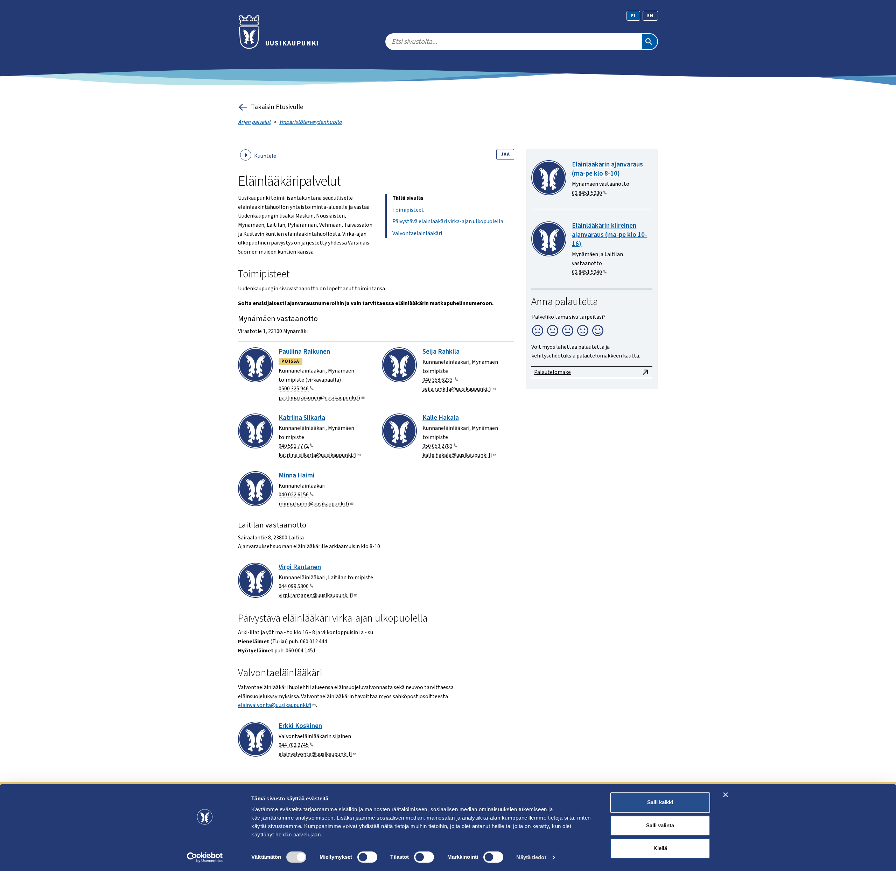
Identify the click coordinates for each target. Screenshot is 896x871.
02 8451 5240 (587, 272)
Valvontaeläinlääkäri (417, 233)
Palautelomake (552, 372)
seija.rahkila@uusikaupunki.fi (456, 389)
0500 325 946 (294, 388)
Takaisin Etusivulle (277, 107)
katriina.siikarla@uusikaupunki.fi (317, 455)
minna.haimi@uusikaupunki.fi (314, 504)
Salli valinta (660, 825)
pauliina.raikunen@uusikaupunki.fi (319, 398)
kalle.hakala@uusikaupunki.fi (457, 455)
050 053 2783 (437, 446)
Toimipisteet (408, 210)
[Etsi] (649, 41)
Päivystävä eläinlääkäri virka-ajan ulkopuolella (447, 221)
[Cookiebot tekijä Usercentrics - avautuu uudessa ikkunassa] (205, 857)
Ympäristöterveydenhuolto (310, 122)
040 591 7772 (294, 446)
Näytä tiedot (531, 857)
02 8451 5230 (587, 193)
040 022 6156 (294, 494)
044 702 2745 (294, 745)
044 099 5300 (294, 586)
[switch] (367, 857)
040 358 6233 (438, 380)
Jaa (505, 154)
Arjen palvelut (254, 122)
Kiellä (660, 848)
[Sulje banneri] (725, 794)
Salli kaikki (660, 802)
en (650, 16)
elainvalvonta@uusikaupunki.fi (274, 705)
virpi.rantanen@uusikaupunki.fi (316, 595)
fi (633, 16)
